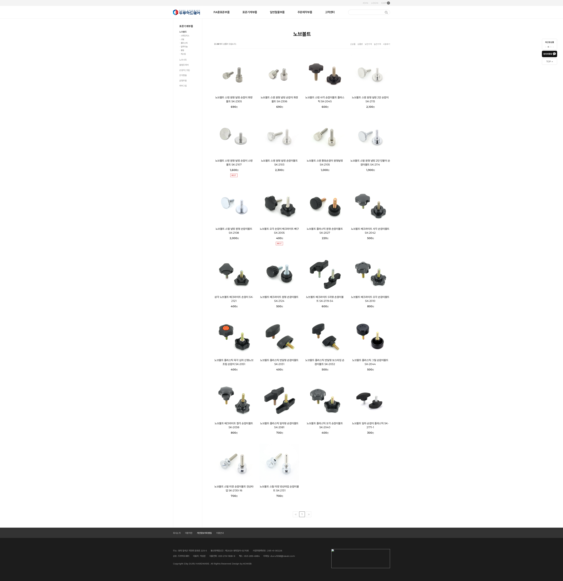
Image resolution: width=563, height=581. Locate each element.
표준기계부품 (249, 12)
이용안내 (220, 533)
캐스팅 (183, 54)
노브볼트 (183, 31)
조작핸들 (183, 75)
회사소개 (176, 533)
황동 (182, 50)
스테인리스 (185, 35)
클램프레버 (184, 64)
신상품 (352, 44)
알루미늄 (184, 46)
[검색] (386, 12)
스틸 (182, 39)
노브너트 (183, 59)
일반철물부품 (277, 12)
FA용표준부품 (221, 12)
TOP (548, 61)
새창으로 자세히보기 (218, 91)
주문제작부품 (304, 12)
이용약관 (189, 533)
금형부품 (183, 80)
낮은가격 (368, 44)
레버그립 (183, 85)
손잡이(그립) (184, 70)
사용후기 (386, 44)
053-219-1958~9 (226, 556)
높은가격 (377, 44)
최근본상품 (549, 42)
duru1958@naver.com (282, 556)
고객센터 (330, 12)
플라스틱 (184, 43)
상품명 (360, 44)
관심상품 (218, 86)
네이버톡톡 (547, 54)
